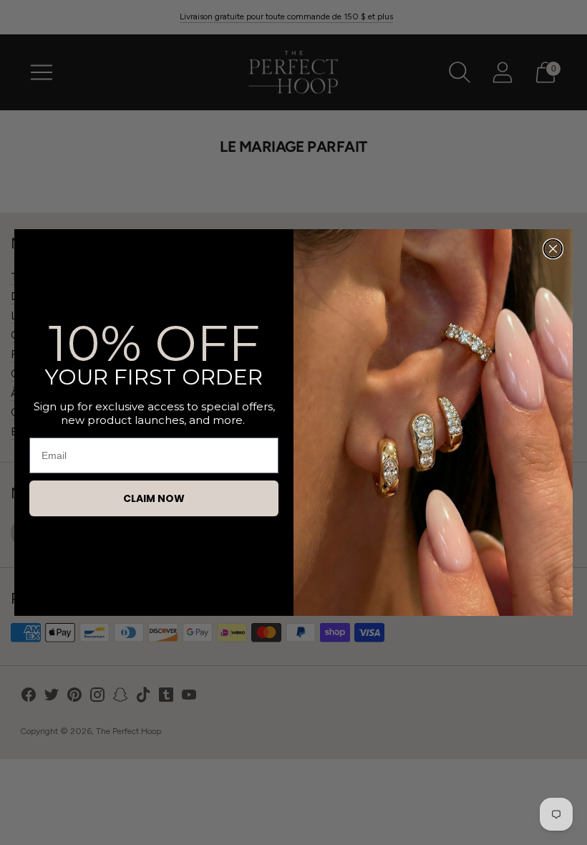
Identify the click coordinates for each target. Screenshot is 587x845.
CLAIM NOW (154, 498)
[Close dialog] (553, 249)
